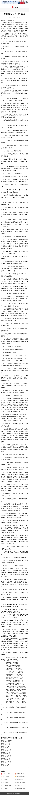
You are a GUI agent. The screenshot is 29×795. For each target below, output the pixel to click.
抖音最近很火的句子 (21, 774)
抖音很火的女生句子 (6, 750)
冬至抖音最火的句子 (21, 776)
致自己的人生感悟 (21, 782)
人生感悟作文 (5, 782)
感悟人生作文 (5, 776)
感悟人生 (10, 9)
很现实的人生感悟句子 (22, 788)
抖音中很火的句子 (5, 753)
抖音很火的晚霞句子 (6, 756)
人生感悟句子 (5, 779)
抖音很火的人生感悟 (6, 744)
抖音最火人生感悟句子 (7, 741)
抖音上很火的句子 (5, 759)
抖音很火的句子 (5, 747)
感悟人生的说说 (6, 774)
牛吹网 (6, 9)
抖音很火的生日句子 (6, 762)
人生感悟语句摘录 (6, 785)
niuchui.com (17, 793)
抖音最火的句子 (5, 765)
